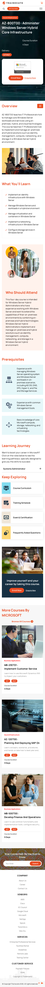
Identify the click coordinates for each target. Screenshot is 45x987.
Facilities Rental (22, 946)
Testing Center (22, 957)
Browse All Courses (21, 621)
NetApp (23, 919)
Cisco (22, 903)
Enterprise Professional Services (22, 942)
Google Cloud (22, 911)
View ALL (22, 931)
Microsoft (22, 915)
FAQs (4, 527)
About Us (22, 880)
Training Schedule (10, 498)
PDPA (22, 972)
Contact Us (22, 888)
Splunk (22, 923)
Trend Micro (22, 927)
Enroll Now (16, 78)
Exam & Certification (11, 513)
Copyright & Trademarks (22, 976)
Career (22, 884)
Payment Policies (22, 968)
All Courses (13, 8)
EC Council (22, 907)
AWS (22, 899)
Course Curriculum (10, 483)
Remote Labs (22, 953)
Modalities (22, 950)
